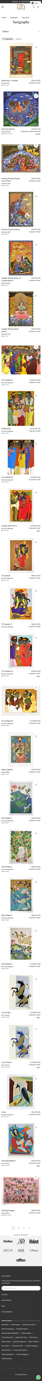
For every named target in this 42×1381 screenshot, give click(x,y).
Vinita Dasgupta (22, 1354)
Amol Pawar (16, 1325)
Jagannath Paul (21, 1337)
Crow (4, 1112)
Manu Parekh (33, 1342)
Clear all (18, 39)
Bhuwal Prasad (21, 1329)
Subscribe (35, 1288)
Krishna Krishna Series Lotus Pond (11, 179)
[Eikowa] (21, 7)
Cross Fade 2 (7, 1062)
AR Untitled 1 (7, 818)
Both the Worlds (8, 129)
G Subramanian (7, 1337)
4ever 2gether (7, 769)
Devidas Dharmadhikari (10, 1333)
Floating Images (8, 1210)
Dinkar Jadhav (26, 1333)
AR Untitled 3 (7, 915)
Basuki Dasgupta (8, 1329)
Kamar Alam (6, 1342)
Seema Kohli (6, 1350)
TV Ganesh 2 (7, 624)
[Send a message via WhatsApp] (38, 1377)
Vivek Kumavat (7, 1358)
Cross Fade (6, 1012)
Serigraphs (14, 17)
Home (4, 17)
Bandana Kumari (29, 1325)
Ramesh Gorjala (31, 1346)
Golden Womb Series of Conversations (11, 279)
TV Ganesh (6, 575)
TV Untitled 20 (7, 477)
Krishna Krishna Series (11, 229)
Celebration (6, 428)
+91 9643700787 (24, 2)
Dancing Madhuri (9, 1161)
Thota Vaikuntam (8, 1354)
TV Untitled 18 (7, 721)
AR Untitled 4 (7, 964)
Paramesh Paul (17, 1346)
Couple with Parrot (9, 526)
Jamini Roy (33, 1337)
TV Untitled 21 (7, 380)
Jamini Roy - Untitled (10, 80)
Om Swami (5, 1346)
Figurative (9, 39)
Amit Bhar (5, 1325)
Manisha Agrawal (19, 1342)
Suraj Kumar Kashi (20, 1350)
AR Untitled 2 (7, 867)
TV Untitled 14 (7, 671)
